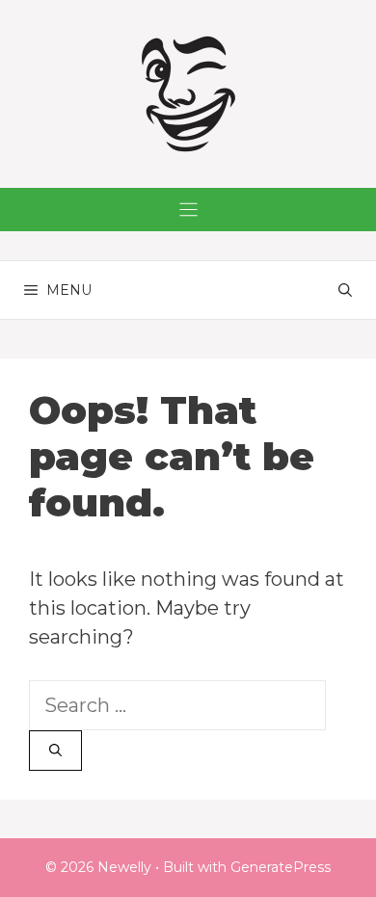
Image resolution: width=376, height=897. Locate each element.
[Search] (55, 750)
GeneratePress (280, 867)
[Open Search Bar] (345, 290)
